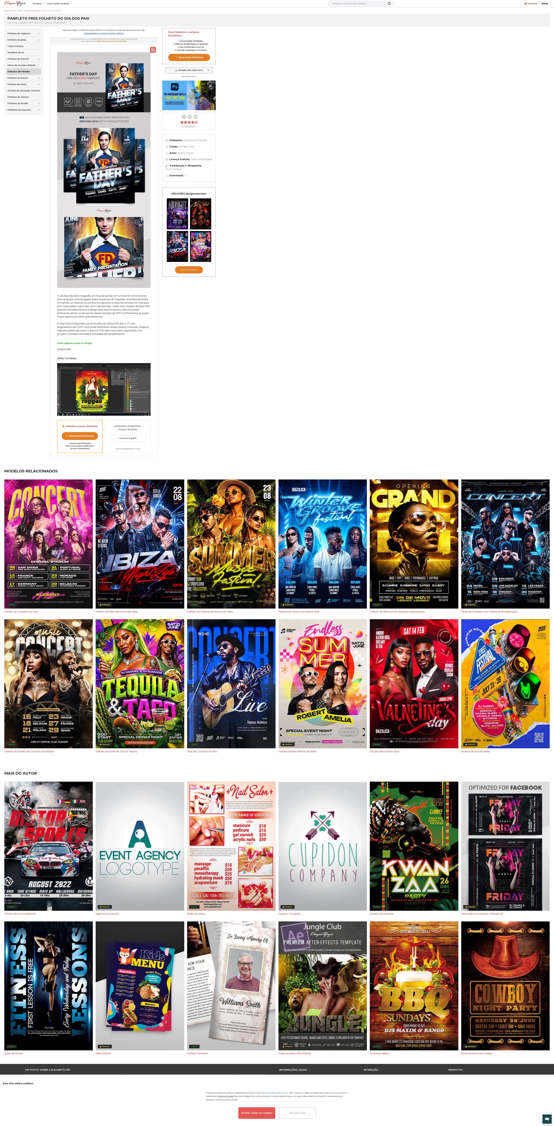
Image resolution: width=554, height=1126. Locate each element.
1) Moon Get (64, 349)
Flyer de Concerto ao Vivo (202, 751)
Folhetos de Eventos (18, 59)
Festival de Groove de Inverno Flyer (298, 611)
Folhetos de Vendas (18, 103)
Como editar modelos (58, 3)
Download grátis (127, 438)
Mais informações (201, 159)
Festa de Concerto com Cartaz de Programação (489, 611)
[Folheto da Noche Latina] (200, 213)
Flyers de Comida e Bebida (21, 65)
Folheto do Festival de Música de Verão (210, 611)
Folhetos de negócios (19, 33)
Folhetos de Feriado (195, 140)
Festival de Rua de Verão (475, 751)
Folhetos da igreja (17, 40)
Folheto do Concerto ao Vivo (21, 611)
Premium (532, 3)
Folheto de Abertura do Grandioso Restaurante (397, 611)
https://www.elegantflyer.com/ (273, 1093)
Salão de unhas (196, 913)
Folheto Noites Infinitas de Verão (297, 751)
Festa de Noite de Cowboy (477, 1053)
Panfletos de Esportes (19, 110)
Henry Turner (185, 153)
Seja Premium (189, 270)
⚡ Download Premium (80, 436)
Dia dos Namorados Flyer (384, 751)
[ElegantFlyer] (15, 3)
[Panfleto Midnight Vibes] (177, 213)
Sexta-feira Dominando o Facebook (482, 913)
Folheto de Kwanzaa (382, 913)
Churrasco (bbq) (379, 1053)
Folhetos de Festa (17, 84)
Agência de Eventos (107, 913)
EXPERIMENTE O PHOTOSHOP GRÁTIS (104, 33)
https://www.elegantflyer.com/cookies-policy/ (252, 1096)
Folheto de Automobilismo (20, 913)
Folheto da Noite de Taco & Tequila (116, 751)
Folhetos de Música (18, 78)
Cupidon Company (289, 913)
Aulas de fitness (13, 1053)
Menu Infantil (103, 1053)
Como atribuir (173, 169)
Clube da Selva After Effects (294, 1053)
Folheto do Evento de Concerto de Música (29, 751)
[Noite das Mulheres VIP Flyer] (200, 246)
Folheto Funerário (197, 1053)
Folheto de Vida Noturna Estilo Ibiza (117, 611)
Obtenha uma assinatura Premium (112, 41)
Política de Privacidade (228, 1100)
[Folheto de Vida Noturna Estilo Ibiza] (177, 246)
